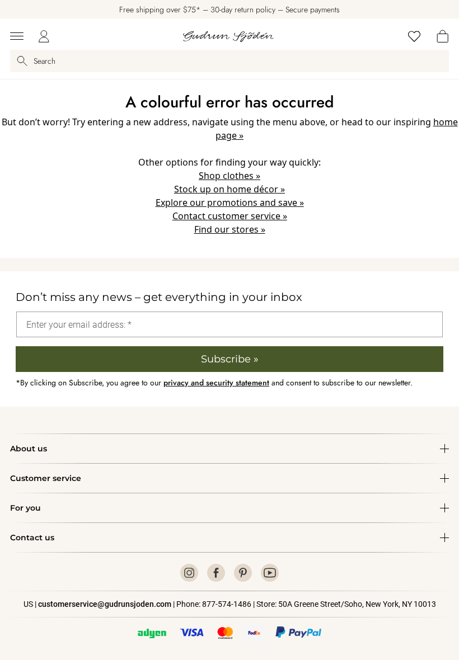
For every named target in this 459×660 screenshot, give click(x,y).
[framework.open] (17, 36)
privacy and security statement (216, 382)
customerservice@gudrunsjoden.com (104, 604)
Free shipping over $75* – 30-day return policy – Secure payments (229, 9)
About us (28, 449)
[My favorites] (414, 36)
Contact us (32, 537)
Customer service (45, 478)
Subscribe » (230, 359)
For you (25, 508)
